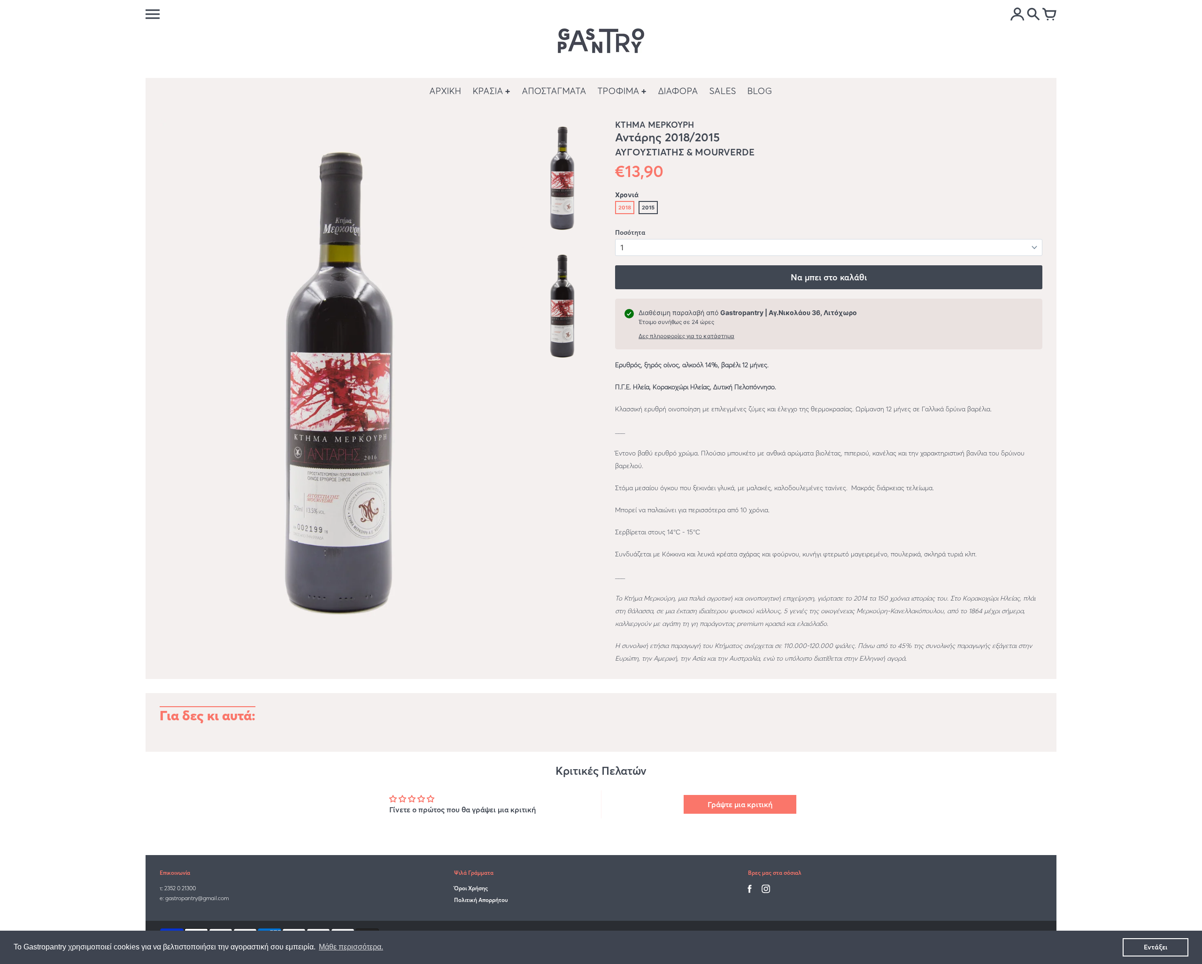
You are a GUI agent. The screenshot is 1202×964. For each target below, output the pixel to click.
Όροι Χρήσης (471, 888)
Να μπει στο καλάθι (829, 277)
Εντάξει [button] (1155, 947)
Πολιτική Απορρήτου (481, 899)
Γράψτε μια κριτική (740, 804)
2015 (648, 207)
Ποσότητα (630, 232)
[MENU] (153, 14)
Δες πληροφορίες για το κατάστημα (686, 335)
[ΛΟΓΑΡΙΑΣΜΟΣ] (1017, 15)
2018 (624, 207)
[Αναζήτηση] (1033, 15)
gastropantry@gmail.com (197, 898)
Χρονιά (627, 195)
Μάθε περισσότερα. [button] (351, 947)
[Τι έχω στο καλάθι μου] (1049, 15)
